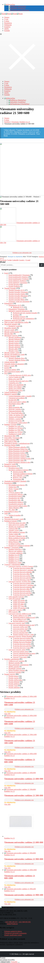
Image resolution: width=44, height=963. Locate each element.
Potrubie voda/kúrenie (11, 659)
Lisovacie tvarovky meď (17, 623)
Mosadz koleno (14, 343)
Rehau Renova (14, 542)
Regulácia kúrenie (10, 466)
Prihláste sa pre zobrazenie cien (22, 252)
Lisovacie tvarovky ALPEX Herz (20, 581)
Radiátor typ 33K (14, 430)
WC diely (12, 510)
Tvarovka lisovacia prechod (22, 578)
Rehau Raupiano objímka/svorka (20, 458)
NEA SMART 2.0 (19, 475)
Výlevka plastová (14, 492)
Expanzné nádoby (10, 370)
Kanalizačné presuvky (16, 504)
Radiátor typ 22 (14, 559)
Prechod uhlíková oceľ (20, 621)
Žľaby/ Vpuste (13, 489)
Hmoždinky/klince (15, 404)
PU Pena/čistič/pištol (15, 413)
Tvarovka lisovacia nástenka (22, 572)
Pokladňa (14, 962)
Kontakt (7, 30)
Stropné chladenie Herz (16, 358)
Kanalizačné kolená (15, 496)
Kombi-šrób (13, 400)
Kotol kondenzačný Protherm (18, 279)
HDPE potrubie (14, 667)
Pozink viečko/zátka (15, 680)
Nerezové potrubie (15, 672)
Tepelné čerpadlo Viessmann (18, 292)
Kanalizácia (8, 483)
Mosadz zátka (13, 349)
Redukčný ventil (14, 326)
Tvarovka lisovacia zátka (21, 574)
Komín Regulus (14, 284)
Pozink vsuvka (13, 678)
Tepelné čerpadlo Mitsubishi (18, 296)
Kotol (6, 273)
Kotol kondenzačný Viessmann (19, 275)
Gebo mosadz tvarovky (16, 597)
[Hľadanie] (41, 265)
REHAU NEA (18, 477)
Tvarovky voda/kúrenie (12, 564)
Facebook (3, 260)
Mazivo (11, 491)
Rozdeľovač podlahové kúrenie (19, 545)
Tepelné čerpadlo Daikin (17, 294)
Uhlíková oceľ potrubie (16, 661)
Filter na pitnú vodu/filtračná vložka (16, 322)
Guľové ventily (9, 330)
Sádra (10, 405)
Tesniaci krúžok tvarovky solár (23, 634)
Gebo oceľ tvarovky (15, 610)
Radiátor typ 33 (14, 561)
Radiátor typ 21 (14, 557)
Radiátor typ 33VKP (15, 432)
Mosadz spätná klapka (11, 332)
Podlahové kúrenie (10, 521)
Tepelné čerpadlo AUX (16, 290)
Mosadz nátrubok (14, 347)
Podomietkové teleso (11, 511)
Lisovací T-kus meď (19, 631)
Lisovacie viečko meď (20, 627)
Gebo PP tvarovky (15, 598)
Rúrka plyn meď (14, 379)
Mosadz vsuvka (14, 341)
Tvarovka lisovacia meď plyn (18, 381)
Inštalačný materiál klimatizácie (19, 311)
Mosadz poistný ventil (11, 352)
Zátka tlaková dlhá (10, 441)
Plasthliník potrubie (15, 668)
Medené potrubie (14, 663)
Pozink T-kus (13, 685)
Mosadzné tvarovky (11, 335)
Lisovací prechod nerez (21, 655)
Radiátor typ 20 (14, 555)
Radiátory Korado (10, 424)
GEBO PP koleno (19, 602)
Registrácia (8, 23)
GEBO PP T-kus (18, 606)
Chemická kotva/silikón (16, 398)
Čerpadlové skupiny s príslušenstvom (16, 443)
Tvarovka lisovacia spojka (21, 576)
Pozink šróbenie (14, 682)
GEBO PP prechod (19, 608)
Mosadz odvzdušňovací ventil (14, 354)
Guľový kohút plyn (15, 377)
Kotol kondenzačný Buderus (18, 277)
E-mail (28, 260)
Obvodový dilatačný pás (17, 536)
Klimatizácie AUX (15, 305)
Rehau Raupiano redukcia (17, 457)
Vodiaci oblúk (13, 534)
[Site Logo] (11, 14)
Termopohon (17, 479)
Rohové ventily (9, 366)
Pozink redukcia (14, 684)
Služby (6, 29)
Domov (6, 17)
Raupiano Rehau (10, 445)
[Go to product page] (24, 696)
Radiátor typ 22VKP (15, 428)
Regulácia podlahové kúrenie (18, 470)
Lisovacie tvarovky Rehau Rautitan (20, 636)
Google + (22, 260)
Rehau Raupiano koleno (17, 453)
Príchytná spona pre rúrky (17, 523)
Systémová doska (14, 544)
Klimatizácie (8, 303)
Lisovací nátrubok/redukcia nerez (24, 653)
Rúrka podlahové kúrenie (17, 538)
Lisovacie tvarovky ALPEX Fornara (21, 566)
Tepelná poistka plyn (16, 390)
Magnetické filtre (10, 436)
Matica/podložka (14, 407)
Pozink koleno (13, 676)
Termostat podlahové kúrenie (22, 474)
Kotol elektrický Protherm (17, 281)
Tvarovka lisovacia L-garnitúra (23, 570)
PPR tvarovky (13, 612)
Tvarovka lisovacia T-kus (21, 580)
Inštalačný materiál (10, 394)
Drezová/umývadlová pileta (18, 506)
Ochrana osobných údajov (13, 931)
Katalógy (7, 27)
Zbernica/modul (18, 472)
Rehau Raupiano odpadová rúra (19, 462)
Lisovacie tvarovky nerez (17, 650)
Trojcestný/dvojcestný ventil (13, 519)
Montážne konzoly (19, 317)
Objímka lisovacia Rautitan (22, 642)
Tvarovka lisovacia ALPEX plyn (20, 375)
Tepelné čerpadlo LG (16, 298)
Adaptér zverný (14, 530)
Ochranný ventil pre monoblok (19, 301)
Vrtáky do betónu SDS (16, 415)
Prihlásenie (8, 25)
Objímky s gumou (15, 419)
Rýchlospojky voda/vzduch (18, 422)
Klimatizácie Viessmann (17, 309)
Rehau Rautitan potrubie (17, 670)
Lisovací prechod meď (20, 632)
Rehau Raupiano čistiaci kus (18, 449)
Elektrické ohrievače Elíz (12, 320)
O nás (6, 19)
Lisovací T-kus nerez (20, 657)
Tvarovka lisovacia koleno (22, 568)
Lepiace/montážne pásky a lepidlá (20, 396)
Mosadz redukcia (14, 345)
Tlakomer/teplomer (15, 411)
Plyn (5, 373)
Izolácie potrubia (9, 440)
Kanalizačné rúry (14, 498)
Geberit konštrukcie (11, 392)
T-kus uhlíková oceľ (19, 619)
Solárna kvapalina (15, 515)
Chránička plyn (14, 383)
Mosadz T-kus (13, 351)
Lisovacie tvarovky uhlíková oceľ (20, 614)
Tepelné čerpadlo (10, 288)
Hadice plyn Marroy (15, 387)
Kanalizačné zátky (15, 500)
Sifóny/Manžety (14, 508)
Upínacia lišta (13, 528)
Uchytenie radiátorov (16, 553)
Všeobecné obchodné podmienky (15, 933)
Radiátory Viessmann (11, 547)
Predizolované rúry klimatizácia (23, 318)
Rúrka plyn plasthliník (16, 385)
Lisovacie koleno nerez (20, 651)
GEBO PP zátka (18, 604)
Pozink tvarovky (9, 674)
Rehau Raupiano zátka (16, 460)
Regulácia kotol (14, 468)
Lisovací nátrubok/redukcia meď (24, 625)
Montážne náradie (10, 328)
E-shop (6, 21)
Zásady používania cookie (13, 935)
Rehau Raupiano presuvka (17, 455)
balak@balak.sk (12, 924)
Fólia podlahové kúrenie (17, 532)
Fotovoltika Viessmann (12, 438)
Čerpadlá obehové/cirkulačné (14, 364)
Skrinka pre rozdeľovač (16, 527)
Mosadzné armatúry (11, 324)
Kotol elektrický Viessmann (18, 282)
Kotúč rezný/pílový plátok (17, 402)
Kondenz (16, 315)
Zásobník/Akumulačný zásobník (15, 481)
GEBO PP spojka (19, 600)
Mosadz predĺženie (15, 337)
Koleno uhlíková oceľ (20, 615)
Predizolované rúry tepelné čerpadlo (25, 313)
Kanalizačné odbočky (16, 494)
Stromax (7, 517)
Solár (6, 513)
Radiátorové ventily (15, 434)
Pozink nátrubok (14, 687)
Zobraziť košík (5, 962)
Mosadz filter (8, 334)
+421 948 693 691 (24, 922)
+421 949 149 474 (11, 922)
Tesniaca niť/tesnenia (16, 417)
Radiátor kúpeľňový (15, 549)
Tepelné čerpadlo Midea (17, 300)
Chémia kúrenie (9, 362)
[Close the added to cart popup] (19, 962)
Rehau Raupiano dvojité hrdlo (19, 451)
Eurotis (6, 368)
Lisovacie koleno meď (20, 629)
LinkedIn (15, 260)
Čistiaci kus (12, 487)
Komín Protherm (14, 286)
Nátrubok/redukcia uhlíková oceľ (24, 617)
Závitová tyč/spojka (15, 421)
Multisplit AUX (18, 307)
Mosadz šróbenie (14, 339)
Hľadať (3, 262)
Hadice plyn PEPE (15, 388)
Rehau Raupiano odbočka (17, 447)
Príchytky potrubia (15, 409)
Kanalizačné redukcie (16, 502)
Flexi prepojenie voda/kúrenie (19, 665)
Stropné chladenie (10, 356)
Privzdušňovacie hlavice (17, 485)
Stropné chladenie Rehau (17, 360)
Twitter (9, 260)
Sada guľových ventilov (17, 525)
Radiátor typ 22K (14, 426)
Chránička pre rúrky (15, 540)
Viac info (7, 714)
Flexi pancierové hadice (12, 371)
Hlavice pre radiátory (16, 551)
